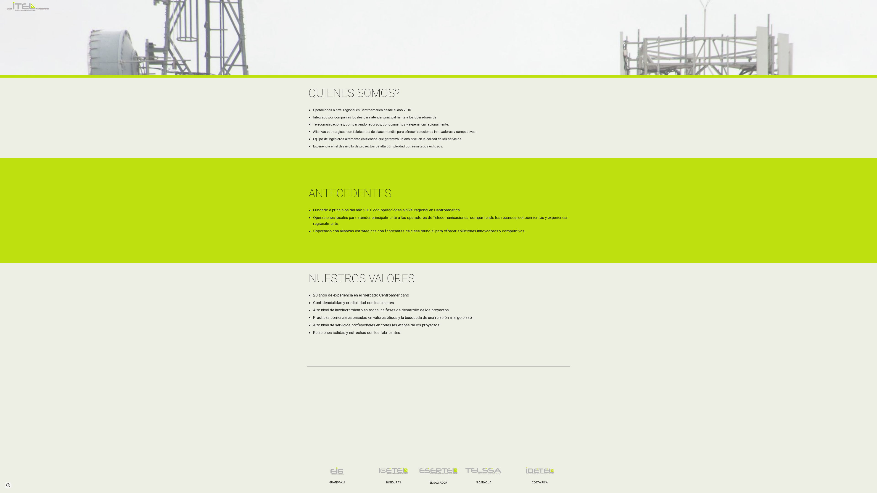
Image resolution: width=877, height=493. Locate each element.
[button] (8, 485)
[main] (438, 93)
